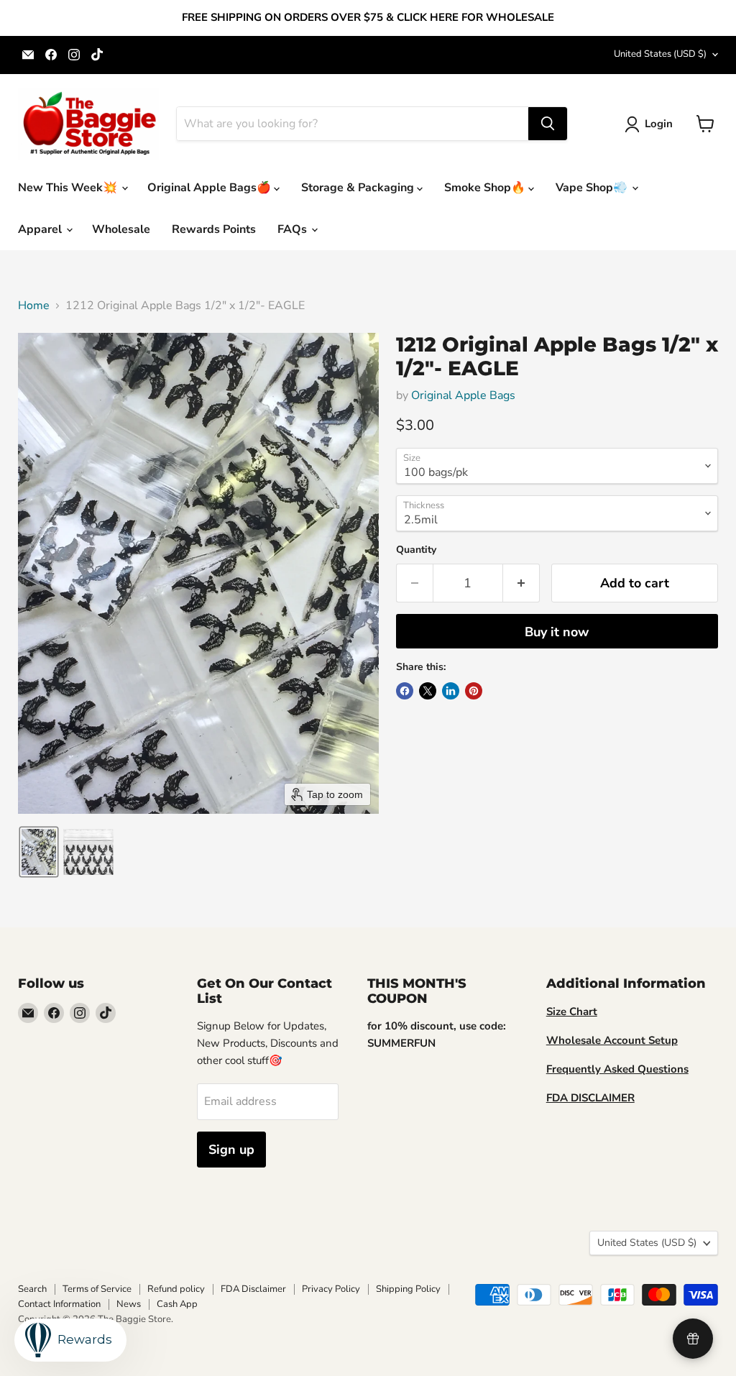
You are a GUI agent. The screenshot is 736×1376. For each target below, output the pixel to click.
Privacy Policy (331, 1289)
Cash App (177, 1304)
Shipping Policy (408, 1289)
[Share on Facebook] (404, 691)
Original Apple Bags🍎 (210, 188)
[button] (651, 124)
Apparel (41, 229)
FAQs (293, 229)
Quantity (416, 550)
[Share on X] (427, 691)
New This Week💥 (69, 188)
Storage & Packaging (359, 188)
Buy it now (557, 632)
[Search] (547, 123)
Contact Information (59, 1304)
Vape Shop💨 (593, 188)
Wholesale (121, 229)
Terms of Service (97, 1289)
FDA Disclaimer (253, 1289)
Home (34, 305)
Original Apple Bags (463, 395)
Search (32, 1289)
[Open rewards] (693, 1338)
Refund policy (176, 1289)
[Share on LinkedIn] (450, 691)
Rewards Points (214, 229)
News (128, 1304)
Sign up (231, 1149)
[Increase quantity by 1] (521, 583)
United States (660, 53)
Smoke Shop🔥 (486, 188)
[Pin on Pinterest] (473, 691)
